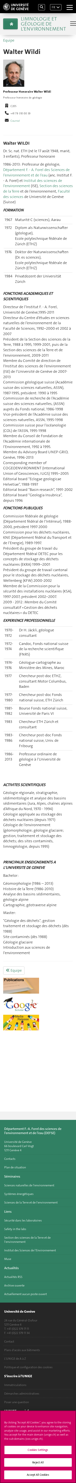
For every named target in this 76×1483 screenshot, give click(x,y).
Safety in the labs (15, 1229)
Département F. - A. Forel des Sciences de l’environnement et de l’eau (36, 172)
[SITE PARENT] (10, 23)
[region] (38, 1446)
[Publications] (38, 986)
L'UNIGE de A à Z (15, 1358)
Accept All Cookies (38, 1475)
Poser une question (16, 1402)
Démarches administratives (21, 1393)
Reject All (37, 1462)
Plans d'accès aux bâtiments (22, 1350)
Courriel (15, 121)
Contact (9, 1341)
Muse (7, 1259)
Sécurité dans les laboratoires (23, 1220)
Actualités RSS (13, 1277)
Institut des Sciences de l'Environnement (30, 1250)
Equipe (8, 40)
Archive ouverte (14, 1285)
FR (53, 7)
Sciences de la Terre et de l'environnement (31, 1202)
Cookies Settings (38, 1450)
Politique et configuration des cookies (28, 1367)
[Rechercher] (41, 7)
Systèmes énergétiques (19, 1194)
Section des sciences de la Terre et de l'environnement (27, 1240)
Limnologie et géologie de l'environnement (43, 23)
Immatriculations (15, 1385)
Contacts (9, 1159)
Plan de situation (15, 1167)
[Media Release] (38, 1022)
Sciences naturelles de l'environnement (29, 1185)
